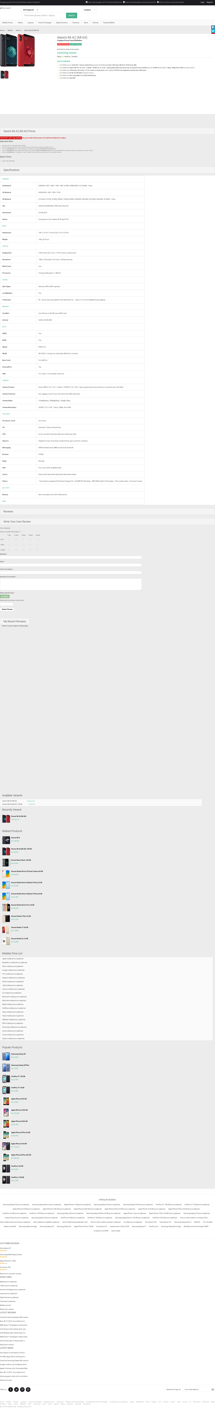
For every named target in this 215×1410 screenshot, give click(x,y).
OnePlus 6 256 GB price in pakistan (165, 1218)
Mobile (8, 1402)
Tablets (16, 1402)
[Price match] (5, 8)
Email (1, 562)
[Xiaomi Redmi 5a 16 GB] (6, 941)
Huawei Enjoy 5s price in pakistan (17, 1218)
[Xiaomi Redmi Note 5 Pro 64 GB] (6, 907)
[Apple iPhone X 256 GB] (6, 1112)
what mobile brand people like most (75, 1222)
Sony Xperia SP (5, 1248)
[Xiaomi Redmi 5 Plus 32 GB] (6, 919)
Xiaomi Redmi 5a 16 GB (19, 939)
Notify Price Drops (63, 44)
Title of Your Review (6, 569)
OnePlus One (153, 1226)
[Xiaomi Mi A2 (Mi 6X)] (6, 819)
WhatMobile (11, 149)
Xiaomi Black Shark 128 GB (21, 860)
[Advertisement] (19, 96)
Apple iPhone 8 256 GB (19, 1121)
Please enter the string (7, 593)
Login (202, 2)
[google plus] (28, 1389)
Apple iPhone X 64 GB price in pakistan (151, 1209)
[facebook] (10, 1389)
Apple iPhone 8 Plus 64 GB (20, 1132)
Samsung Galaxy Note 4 (182, 1222)
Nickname (3, 554)
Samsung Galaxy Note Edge (171, 1226)
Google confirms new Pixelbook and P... (13, 1364)
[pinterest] (22, 1389)
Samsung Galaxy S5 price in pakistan (16, 1204)
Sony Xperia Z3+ (165, 1222)
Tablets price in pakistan (9, 1286)
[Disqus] (107, 664)
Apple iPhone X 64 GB (19, 1144)
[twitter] (16, 1389)
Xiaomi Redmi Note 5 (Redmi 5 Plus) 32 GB (26, 882)
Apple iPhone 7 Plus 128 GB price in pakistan (165, 1213)
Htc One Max (207, 1222)
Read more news (6, 1380)
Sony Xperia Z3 (101, 1226)
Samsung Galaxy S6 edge (28, 1226)
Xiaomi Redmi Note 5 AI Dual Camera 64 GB (27, 871)
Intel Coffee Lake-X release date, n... (13, 1341)
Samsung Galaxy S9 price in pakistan (107, 1204)
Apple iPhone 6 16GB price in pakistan (77, 1204)
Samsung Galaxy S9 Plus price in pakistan (138, 1204)
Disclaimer (87, 1404)
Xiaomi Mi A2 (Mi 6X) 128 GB (12, 804)
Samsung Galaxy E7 (139, 1226)
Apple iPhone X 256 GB (19, 1110)
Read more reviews (7, 1309)
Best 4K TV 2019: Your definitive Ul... (13, 1321)
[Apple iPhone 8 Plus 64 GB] (6, 1135)
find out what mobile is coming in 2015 (194, 1218)
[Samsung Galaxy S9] (6, 1056)
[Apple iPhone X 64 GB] (6, 1146)
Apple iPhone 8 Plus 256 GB (21, 1155)
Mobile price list (5, 1305)
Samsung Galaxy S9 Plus (20, 1065)
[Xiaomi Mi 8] (6, 840)
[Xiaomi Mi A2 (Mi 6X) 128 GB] (6, 851)
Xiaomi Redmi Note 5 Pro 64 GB (22, 905)
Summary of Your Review (7, 577)
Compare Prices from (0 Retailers (69, 40)
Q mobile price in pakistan (133, 1222)
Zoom (32, 64)
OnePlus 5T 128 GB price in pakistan (169, 1204)
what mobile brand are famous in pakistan (15, 1222)
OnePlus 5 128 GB (17, 1177)
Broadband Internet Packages (97, 1402)
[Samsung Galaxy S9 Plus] (6, 1068)
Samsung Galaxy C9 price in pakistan (44, 1218)
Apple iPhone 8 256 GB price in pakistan (88, 1209)
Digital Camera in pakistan (9, 1297)
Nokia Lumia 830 (10, 1226)
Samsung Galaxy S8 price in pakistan (70, 1213)
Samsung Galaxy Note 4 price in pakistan (46, 1204)
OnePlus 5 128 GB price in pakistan (41, 1213)
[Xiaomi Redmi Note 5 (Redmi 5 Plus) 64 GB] (6, 896)
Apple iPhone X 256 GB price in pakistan (57, 1209)
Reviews (70, 1404)
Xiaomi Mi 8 (15, 838)
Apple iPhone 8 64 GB (19, 1099)
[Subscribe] (213, 1389)
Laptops (24, 1402)
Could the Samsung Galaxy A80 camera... (14, 1317)
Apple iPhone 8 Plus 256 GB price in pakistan (184, 1209)
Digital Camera (49, 1402)
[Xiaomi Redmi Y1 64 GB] (6, 930)
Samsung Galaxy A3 (47, 1226)
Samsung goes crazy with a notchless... (14, 1376)
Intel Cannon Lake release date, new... (13, 1329)
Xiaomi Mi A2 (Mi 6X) (9, 801)
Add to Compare (76, 44)
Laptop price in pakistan (8, 1293)
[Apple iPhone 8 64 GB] (6, 1101)
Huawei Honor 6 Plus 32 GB (119, 1226)
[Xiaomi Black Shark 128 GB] (6, 863)
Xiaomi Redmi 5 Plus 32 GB (21, 916)
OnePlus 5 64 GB (17, 1166)
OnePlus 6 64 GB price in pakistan (73, 1218)
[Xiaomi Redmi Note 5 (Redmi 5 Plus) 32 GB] (6, 885)
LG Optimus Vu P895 (101, 1231)
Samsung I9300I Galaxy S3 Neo (11, 1254)
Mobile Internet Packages (75, 1402)
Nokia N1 (197, 1222)
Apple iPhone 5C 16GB (8, 1261)
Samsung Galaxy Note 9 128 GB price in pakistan (132, 1218)
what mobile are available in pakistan (46, 1222)
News (63, 1404)
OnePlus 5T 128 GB (18, 1076)
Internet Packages (35, 1402)
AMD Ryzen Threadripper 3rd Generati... (14, 1325)
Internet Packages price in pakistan (12, 1289)
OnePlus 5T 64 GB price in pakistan (197, 1204)
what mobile (115, 1231)
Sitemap (78, 1404)
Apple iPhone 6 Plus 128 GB (83, 1226)
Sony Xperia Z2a (151, 1222)
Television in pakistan (7, 1301)
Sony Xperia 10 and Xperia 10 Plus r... (13, 1353)
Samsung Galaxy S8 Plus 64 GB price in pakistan (103, 1213)
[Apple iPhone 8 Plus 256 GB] (6, 1157)
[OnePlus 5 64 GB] (6, 1169)
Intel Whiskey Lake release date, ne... (13, 1333)
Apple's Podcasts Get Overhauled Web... (14, 1368)
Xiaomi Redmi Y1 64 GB (19, 927)
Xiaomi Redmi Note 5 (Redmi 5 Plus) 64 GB (26, 894)
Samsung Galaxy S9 (18, 1054)
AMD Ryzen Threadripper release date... (14, 1337)
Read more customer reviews (10, 1274)
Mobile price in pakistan (8, 1282)
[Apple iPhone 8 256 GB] (6, 1124)
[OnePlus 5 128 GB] (6, 1180)
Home (2, 1402)
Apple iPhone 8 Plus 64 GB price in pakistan (120, 1209)
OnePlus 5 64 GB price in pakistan (15, 1213)
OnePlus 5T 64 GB (17, 1088)
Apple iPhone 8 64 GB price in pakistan (26, 1209)
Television (60, 1402)
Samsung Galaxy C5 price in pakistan (196, 1213)
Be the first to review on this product (68, 49)
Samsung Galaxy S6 (64, 1226)
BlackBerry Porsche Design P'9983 (196, 1226)
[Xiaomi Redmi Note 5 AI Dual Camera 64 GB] (6, 874)
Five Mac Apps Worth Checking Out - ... (13, 1357)
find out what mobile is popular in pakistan (106, 1222)
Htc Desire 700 (5, 1267)
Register (210, 2)
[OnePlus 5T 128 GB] (6, 1079)
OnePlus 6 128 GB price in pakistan (99, 1218)
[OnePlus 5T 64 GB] (6, 1090)
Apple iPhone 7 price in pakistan (135, 1213)
